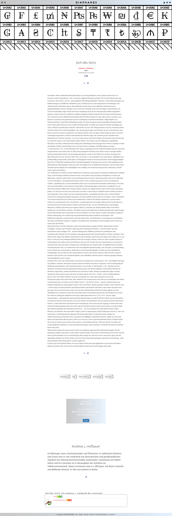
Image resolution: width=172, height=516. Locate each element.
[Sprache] (167, 2)
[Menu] (2, 2)
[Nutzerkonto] (164, 2)
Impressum (112, 514)
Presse (81, 514)
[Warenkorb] (170, 2)
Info (76, 514)
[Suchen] (5, 2)
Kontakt (92, 514)
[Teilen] (87, 83)
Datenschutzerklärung (101, 514)
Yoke (55, 496)
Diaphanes (86, 2)
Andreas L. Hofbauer (86, 68)
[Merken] (84, 83)
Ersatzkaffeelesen (59, 500)
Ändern (86, 420)
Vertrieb (86, 514)
